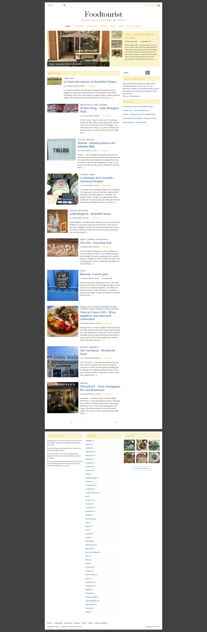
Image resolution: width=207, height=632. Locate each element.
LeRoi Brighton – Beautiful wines (90, 213)
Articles (153, 5)
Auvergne (104, 307)
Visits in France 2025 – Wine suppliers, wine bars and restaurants (98, 316)
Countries (91, 26)
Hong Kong (89, 519)
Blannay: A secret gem (94, 274)
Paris (108, 309)
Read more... (130, 60)
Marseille (100, 309)
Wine (112, 26)
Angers (96, 307)
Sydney (88, 589)
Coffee (121, 26)
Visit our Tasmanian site (131, 96)
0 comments (145, 38)
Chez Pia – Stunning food (95, 242)
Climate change (134, 26)
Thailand (88, 593)
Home (67, 26)
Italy (87, 522)
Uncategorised (86, 105)
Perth (87, 563)
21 (87, 422)
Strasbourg (89, 582)
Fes (86, 496)
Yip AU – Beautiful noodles (61, 64)
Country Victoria (91, 493)
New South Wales (91, 552)
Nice (87, 556)
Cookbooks (78, 26)
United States (90, 604)
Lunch (87, 537)
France (66, 78)
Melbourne (83, 210)
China (95, 105)
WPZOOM (156, 626)
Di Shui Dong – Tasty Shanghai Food (136, 110)
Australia (90, 140)
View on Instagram (141, 468)
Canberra (89, 470)
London (88, 534)
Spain (87, 578)
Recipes (104, 26)
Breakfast (84, 347)
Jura (72, 78)
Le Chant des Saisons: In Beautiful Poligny (90, 81)
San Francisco (90, 575)
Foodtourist (103, 14)
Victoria (88, 608)
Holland (88, 515)
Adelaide (81, 140)
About (146, 5)
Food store (89, 500)
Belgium (112, 307)
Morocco (88, 548)
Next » (116, 422)
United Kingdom (91, 601)
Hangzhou (89, 511)
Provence (115, 309)
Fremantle (94, 347)
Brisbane (83, 383)
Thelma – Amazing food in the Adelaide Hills (139, 114)
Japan (87, 526)
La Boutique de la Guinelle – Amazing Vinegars (140, 118)
